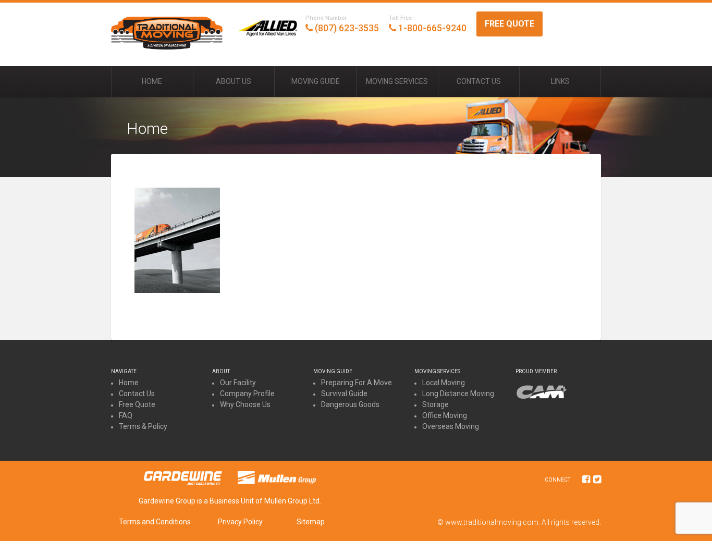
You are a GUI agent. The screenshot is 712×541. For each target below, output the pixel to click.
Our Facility (238, 382)
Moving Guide (315, 81)
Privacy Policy (240, 522)
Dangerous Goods (350, 404)
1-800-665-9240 (428, 24)
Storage (435, 404)
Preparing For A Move (356, 382)
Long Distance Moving (458, 393)
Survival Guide (344, 393)
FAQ (125, 415)
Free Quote (509, 24)
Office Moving (444, 415)
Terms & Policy (143, 426)
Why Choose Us (245, 404)
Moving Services (397, 81)
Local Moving (443, 382)
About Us (233, 81)
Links (560, 81)
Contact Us (479, 81)
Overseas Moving (450, 426)
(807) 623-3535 (342, 24)
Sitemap (311, 522)
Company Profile (247, 393)
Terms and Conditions (155, 522)
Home (152, 81)
